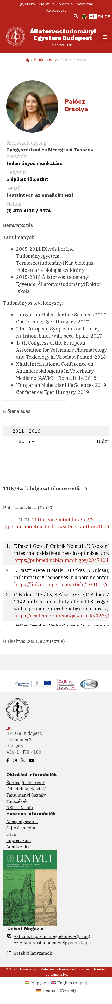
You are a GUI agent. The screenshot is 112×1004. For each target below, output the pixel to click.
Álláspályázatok (22, 821)
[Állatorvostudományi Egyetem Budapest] (15, 37)
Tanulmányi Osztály (26, 795)
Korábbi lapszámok (33, 953)
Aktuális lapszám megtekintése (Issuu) (52, 936)
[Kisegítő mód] (83, 17)
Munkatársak (45, 60)
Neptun (46, 4)
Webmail (86, 4)
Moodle (65, 4)
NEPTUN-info (19, 807)
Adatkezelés (18, 846)
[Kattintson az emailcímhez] (40, 195)
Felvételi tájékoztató (26, 788)
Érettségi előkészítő (25, 782)
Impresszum (18, 840)
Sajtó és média (20, 828)
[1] (75, 16)
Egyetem (26, 4)
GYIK (11, 834)
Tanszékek (16, 801)
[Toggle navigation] (104, 36)
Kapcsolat (56, 10)
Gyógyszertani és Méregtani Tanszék (49, 149)
